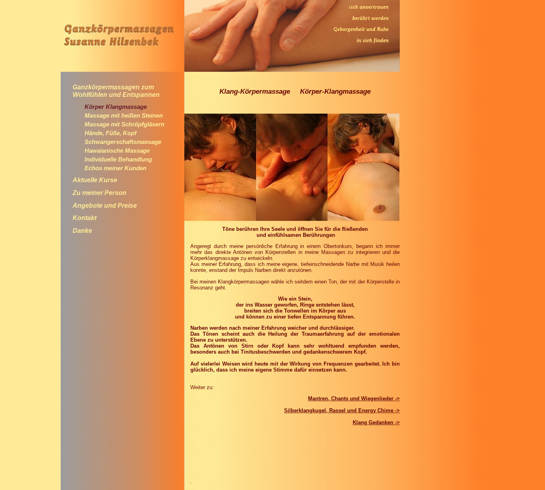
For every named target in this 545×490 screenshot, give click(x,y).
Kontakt (85, 217)
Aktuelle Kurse (95, 180)
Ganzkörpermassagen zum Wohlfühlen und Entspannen (116, 91)
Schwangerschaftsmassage (123, 142)
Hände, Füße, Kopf (110, 133)
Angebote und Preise (105, 205)
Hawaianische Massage (117, 151)
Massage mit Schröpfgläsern (124, 124)
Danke (82, 230)
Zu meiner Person (99, 192)
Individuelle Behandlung (118, 159)
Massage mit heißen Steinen (124, 115)
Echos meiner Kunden (115, 168)
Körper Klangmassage (116, 107)
